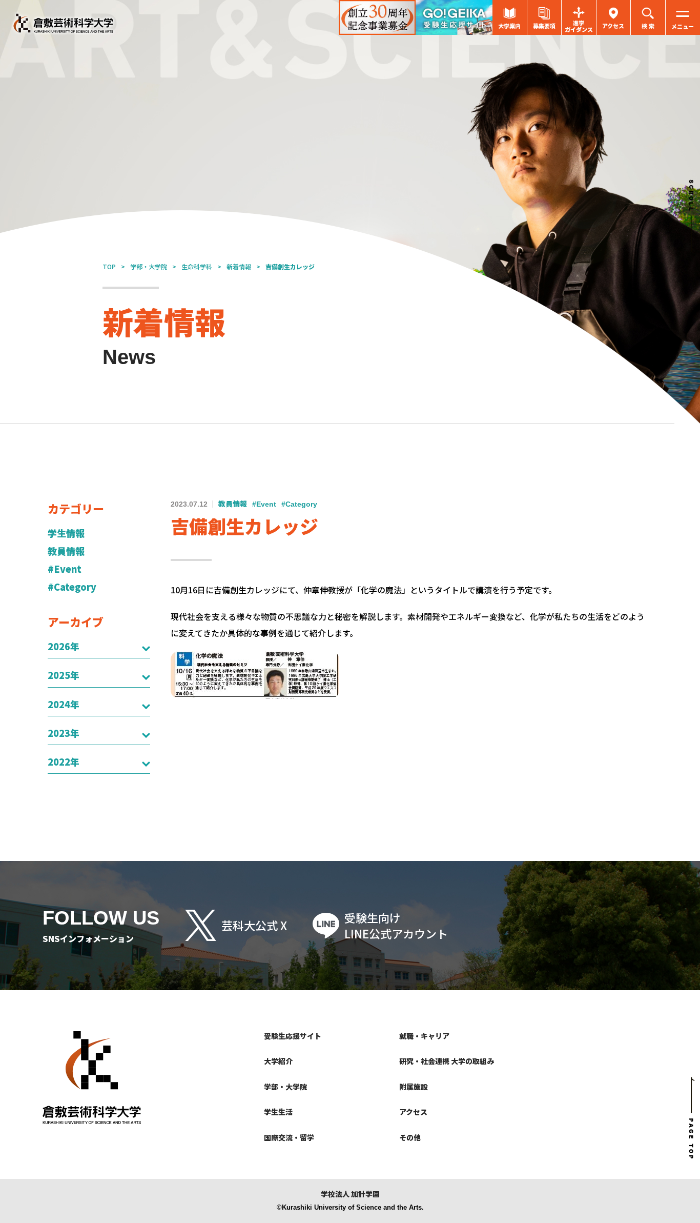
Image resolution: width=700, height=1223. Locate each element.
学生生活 (278, 1112)
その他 (410, 1137)
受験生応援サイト (292, 1036)
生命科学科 (196, 266)
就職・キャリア (424, 1036)
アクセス (413, 1112)
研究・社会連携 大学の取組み (446, 1061)
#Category (72, 586)
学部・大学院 (148, 266)
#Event (64, 569)
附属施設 (413, 1086)
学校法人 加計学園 (350, 1194)
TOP (109, 266)
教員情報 (66, 551)
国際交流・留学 (289, 1137)
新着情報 (239, 266)
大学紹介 (278, 1061)
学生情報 (66, 533)
